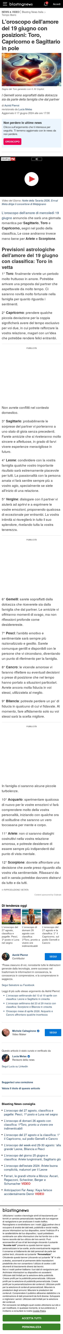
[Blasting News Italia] (21, 4)
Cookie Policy (39, 1310)
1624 (44, 1224)
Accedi (56, 4)
